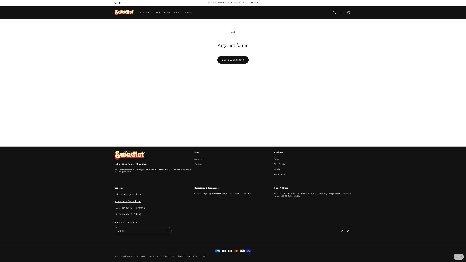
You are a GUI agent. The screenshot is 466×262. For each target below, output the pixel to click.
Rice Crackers (280, 164)
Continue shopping (233, 59)
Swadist (124, 256)
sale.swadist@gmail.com (128, 194)
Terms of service (200, 256)
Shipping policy (183, 256)
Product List (280, 174)
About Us (199, 158)
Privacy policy (154, 256)
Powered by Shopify (136, 256)
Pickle (277, 169)
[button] (146, 12)
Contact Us (199, 164)
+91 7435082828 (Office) (128, 214)
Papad (277, 158)
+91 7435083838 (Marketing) (130, 207)
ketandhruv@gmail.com (128, 201)
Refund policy (168, 256)
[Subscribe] (167, 230)
